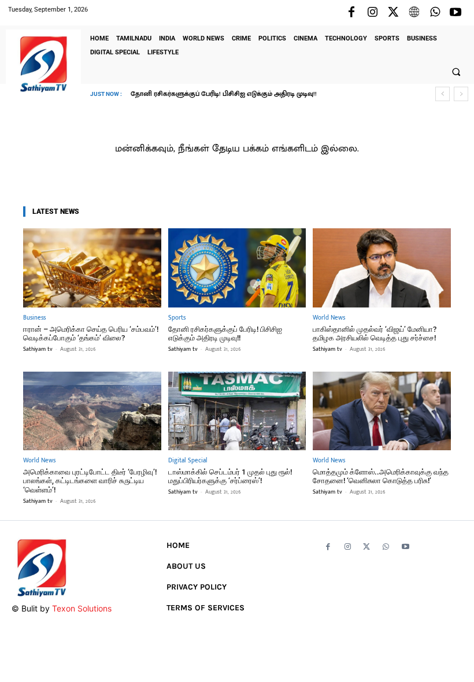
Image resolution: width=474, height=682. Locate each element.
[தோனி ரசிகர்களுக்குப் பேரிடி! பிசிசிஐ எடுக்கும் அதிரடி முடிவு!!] (237, 267)
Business (34, 318)
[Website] (413, 12)
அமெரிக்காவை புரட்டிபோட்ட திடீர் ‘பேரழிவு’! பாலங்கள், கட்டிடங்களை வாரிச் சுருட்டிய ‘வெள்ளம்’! (90, 481)
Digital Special (188, 461)
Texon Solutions (82, 608)
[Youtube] (455, 12)
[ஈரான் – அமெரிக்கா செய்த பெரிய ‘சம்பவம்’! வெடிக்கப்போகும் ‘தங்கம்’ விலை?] (92, 267)
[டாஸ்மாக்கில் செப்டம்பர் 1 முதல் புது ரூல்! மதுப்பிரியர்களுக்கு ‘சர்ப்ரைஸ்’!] (237, 411)
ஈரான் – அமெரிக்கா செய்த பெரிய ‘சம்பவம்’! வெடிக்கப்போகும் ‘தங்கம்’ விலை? (90, 334)
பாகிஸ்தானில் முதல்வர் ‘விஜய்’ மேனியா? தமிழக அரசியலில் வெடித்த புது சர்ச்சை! (374, 334)
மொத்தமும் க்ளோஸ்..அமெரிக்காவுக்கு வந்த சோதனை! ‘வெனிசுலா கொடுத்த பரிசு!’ (381, 476)
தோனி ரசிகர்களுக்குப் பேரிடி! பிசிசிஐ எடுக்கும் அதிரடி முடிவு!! (224, 94)
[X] (393, 12)
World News (329, 318)
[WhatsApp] (434, 12)
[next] (461, 94)
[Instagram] (372, 12)
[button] (456, 72)
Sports (177, 318)
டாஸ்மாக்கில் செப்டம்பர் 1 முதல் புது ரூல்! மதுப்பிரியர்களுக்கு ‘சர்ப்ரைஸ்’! (230, 476)
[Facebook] (351, 12)
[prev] (442, 94)
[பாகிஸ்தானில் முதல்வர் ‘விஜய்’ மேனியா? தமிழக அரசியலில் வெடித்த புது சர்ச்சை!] (382, 267)
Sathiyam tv (38, 349)
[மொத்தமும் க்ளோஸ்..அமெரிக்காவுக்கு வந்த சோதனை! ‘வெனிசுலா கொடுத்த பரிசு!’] (382, 411)
